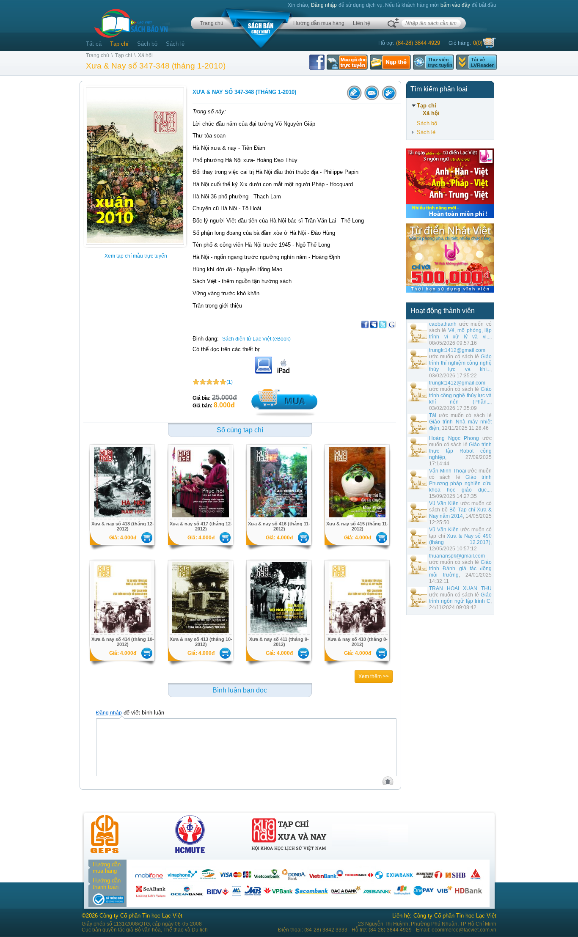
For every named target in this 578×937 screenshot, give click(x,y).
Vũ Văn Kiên (444, 503)
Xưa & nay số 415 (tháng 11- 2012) (357, 526)
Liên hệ (361, 23)
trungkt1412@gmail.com (457, 350)
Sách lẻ (175, 44)
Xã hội (145, 55)
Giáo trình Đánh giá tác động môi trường (460, 568)
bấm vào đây (455, 5)
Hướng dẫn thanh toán (107, 883)
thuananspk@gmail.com (457, 556)
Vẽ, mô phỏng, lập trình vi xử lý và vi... (460, 333)
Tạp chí (119, 44)
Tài (432, 415)
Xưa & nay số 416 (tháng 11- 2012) (279, 526)
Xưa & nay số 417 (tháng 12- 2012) (201, 526)
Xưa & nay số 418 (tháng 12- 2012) (122, 526)
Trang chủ (211, 23)
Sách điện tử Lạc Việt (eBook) (256, 339)
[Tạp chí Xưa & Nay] (289, 851)
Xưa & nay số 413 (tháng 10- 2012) (201, 642)
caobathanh (443, 324)
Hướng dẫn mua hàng (318, 23)
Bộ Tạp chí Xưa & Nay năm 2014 (460, 513)
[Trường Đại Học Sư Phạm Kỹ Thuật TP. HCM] (190, 851)
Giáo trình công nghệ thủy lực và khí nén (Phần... (460, 395)
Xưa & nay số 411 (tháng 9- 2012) (279, 642)
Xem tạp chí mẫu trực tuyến (136, 256)
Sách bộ (147, 44)
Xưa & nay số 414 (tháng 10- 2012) (122, 642)
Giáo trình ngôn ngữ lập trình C (460, 598)
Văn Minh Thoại (447, 471)
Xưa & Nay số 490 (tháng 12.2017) (460, 539)
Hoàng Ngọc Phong (454, 438)
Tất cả (94, 44)
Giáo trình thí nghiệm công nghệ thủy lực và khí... (460, 363)
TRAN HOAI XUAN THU (460, 588)
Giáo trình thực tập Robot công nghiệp (460, 451)
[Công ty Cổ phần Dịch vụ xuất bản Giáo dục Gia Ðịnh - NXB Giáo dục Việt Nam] (104, 851)
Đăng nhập (324, 5)
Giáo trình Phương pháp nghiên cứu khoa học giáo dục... (460, 483)
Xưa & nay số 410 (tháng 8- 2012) (358, 642)
